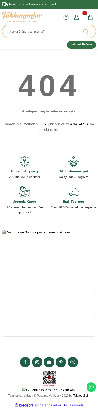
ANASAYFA (79, 124)
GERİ (43, 124)
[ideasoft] (23, 405)
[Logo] (22, 17)
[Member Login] (76, 17)
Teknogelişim (81, 395)
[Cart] (90, 17)
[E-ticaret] (48, 405)
